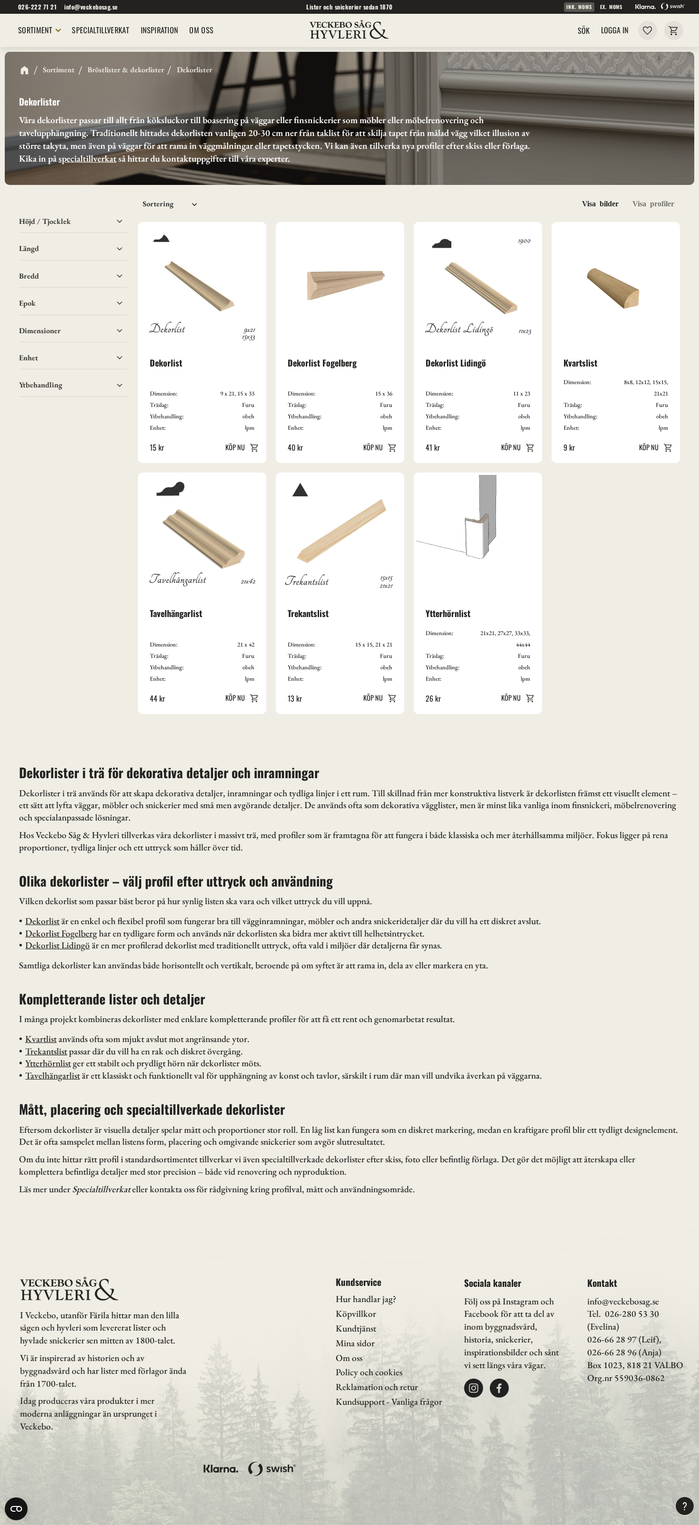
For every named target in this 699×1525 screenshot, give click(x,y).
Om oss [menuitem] (201, 30)
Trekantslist (46, 1051)
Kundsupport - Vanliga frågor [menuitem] (389, 1402)
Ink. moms (579, 6)
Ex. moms (611, 6)
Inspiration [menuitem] (159, 30)
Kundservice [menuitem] (358, 1282)
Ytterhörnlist (48, 1063)
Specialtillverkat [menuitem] (100, 30)
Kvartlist (41, 1039)
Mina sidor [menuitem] (355, 1343)
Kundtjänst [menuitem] (356, 1328)
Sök (584, 30)
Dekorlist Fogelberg (61, 933)
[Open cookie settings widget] (16, 1508)
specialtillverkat (87, 158)
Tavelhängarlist (52, 1075)
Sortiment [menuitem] (35, 30)
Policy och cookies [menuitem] (369, 1372)
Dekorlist (42, 921)
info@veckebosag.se (91, 6)
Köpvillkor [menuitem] (356, 1314)
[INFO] (240, 447)
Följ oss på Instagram (501, 1301)
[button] (647, 30)
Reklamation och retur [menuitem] (377, 1387)
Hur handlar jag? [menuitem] (366, 1299)
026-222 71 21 (37, 6)
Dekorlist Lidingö (57, 945)
